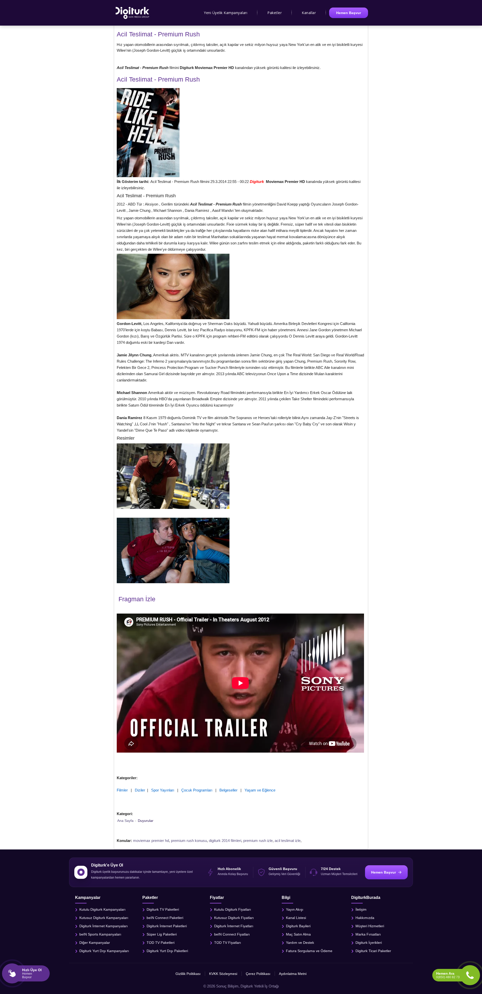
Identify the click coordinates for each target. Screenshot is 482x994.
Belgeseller (228, 790)
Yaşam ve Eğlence (260, 790)
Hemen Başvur (348, 13)
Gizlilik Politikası (188, 974)
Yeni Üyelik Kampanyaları (225, 12)
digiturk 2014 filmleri (225, 840)
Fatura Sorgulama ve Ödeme (309, 951)
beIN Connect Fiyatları (232, 934)
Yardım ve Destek (300, 942)
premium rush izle (258, 840)
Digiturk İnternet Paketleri (167, 926)
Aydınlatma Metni (293, 974)
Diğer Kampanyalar (94, 942)
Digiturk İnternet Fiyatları (233, 926)
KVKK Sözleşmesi (223, 974)
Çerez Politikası (258, 974)
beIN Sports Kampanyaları (100, 934)
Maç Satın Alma (298, 934)
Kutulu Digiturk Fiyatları (232, 909)
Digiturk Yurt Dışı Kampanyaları (104, 951)
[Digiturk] (132, 13)
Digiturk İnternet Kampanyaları (103, 926)
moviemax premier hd (151, 840)
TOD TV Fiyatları (227, 942)
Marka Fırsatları (368, 934)
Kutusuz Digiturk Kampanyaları (103, 917)
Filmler (122, 790)
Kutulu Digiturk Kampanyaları (102, 909)
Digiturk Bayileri (298, 926)
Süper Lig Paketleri (162, 934)
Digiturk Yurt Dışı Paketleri (167, 951)
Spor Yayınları (162, 790)
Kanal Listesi (296, 917)
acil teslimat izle (287, 840)
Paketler (274, 12)
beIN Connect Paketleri (165, 917)
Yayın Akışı (294, 909)
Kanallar (309, 12)
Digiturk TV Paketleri (163, 909)
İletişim (361, 909)
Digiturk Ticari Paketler (373, 951)
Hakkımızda (364, 917)
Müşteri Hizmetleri (369, 926)
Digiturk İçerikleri (368, 942)
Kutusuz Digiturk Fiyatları (234, 917)
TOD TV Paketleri (160, 942)
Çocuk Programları (196, 790)
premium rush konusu (189, 840)
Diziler (140, 790)
